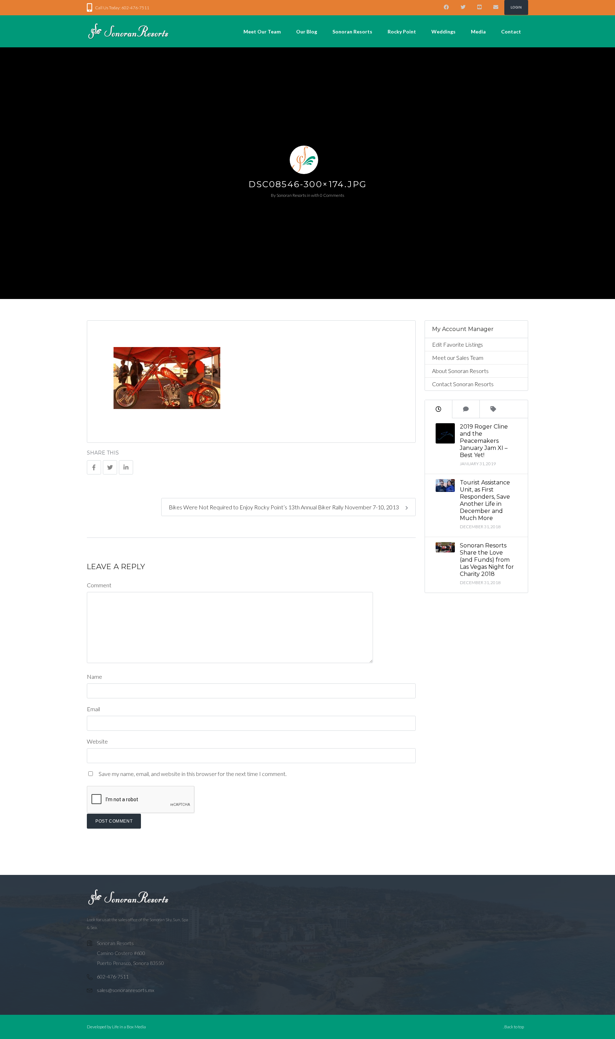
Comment (99, 585)
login (516, 7)
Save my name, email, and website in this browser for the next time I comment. (193, 773)
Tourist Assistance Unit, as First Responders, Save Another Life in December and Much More (485, 500)
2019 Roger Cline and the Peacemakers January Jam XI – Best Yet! (484, 440)
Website (97, 741)
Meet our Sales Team (457, 357)
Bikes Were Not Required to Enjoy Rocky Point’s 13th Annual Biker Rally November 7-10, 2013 (284, 507)
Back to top (514, 1026)
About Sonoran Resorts (460, 370)
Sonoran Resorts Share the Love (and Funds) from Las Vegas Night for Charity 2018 (487, 559)
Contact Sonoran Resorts (463, 384)
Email (93, 708)
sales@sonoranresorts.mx (125, 990)
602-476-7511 (113, 977)
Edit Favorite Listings (457, 344)
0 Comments (332, 195)
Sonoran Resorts (291, 195)
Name (94, 676)
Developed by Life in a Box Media (116, 1026)
